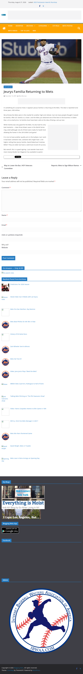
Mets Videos (12, 31)
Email (4, 225)
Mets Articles (8, 87)
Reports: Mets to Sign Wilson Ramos (65, 165)
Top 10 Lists (25, 31)
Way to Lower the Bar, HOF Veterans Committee (18, 167)
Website (5, 247)
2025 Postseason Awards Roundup (45, 2)
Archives (29, 26)
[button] (34, 25)
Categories (43, 26)
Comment (6, 187)
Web (34, 31)
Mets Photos (67, 26)
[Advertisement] (44, 15)
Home (10, 26)
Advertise (19, 26)
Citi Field (56, 26)
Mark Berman (23, 96)
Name (5, 215)
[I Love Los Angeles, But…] (21, 510)
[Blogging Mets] (4, 28)
